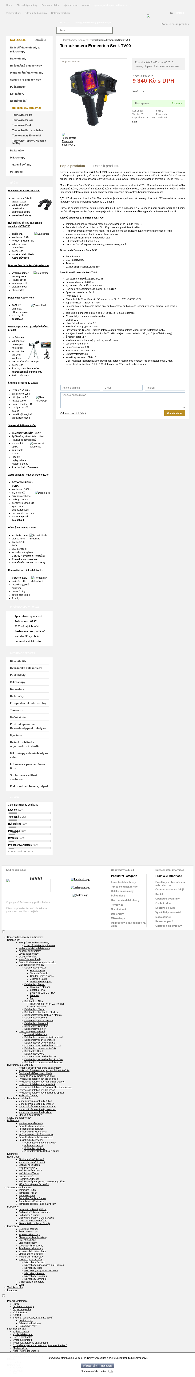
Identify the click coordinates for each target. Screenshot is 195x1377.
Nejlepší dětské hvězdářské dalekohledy (40, 1068)
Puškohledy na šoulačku (31, 1126)
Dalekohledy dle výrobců (31, 965)
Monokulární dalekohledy (26, 72)
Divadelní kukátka (28, 956)
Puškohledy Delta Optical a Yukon (41, 1151)
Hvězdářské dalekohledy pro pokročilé (38, 1079)
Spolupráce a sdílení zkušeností (23, 777)
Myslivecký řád (20, 1348)
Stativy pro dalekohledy (25, 79)
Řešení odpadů (164, 921)
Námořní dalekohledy (30, 959)
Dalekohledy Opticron (35, 1017)
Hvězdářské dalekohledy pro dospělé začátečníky (44, 1070)
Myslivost (16, 735)
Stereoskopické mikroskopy (33, 1237)
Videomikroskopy (28, 1243)
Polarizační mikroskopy (31, 1248)
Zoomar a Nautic (38, 979)
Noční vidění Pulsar (29, 1179)
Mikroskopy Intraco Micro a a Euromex (44, 1265)
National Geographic (41, 981)
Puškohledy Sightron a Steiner (40, 1142)
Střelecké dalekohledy (30, 1115)
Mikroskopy (17, 157)
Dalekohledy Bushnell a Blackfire (41, 1012)
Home (9, 5)
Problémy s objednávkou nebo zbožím (170, 884)
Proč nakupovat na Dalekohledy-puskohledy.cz (28, 726)
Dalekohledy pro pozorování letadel (37, 962)
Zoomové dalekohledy (35, 1034)
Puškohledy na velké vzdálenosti (36, 1137)
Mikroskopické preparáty (31, 1281)
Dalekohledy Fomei (34, 984)
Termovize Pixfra (22, 114)
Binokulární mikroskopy (31, 1254)
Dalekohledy (18, 58)
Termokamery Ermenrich (27, 135)
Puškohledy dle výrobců (31, 1140)
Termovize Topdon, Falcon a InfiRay (29, 142)
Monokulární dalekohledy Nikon (35, 1112)
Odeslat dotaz (174, 413)
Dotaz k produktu (106, 166)
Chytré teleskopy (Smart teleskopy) (37, 1076)
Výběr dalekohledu (23, 1334)
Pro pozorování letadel (20, 845)
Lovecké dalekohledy (123, 882)
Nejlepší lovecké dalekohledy (34, 942)
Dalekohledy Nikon (34, 1001)
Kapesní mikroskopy (29, 1234)
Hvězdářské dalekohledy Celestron (37, 1090)
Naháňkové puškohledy (31, 1123)
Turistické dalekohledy (124, 886)
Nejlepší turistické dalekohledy (34, 948)
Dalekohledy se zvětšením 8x (39, 1042)
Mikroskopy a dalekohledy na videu (29, 755)
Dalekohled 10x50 (33, 1051)
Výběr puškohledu (22, 1340)
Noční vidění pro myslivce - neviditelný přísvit (42, 1181)
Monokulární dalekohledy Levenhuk (37, 1109)
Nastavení (106, 1365)
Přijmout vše (90, 1365)
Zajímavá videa (21, 1331)
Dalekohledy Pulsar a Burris (38, 1020)
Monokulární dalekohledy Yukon (35, 1101)
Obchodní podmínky (27, 5)
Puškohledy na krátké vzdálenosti (36, 1134)
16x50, (15, 201)
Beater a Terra (37, 990)
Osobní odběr (163, 903)
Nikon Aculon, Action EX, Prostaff (47, 1003)
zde (111, 1371)
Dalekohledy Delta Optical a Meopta (43, 1015)
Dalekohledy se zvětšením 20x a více (43, 1062)
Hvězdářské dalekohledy (26, 65)
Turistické (13, 817)
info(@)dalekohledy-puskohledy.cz (94, 22)
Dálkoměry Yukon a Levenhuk (34, 1212)
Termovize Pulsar (22, 120)
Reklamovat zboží (60, 13)
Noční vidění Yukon (29, 1173)
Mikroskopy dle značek (30, 1259)
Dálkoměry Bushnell (29, 1215)
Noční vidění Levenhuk (30, 1170)
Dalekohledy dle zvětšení (32, 1031)
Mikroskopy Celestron (35, 1276)
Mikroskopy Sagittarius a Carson (41, 1270)
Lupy (21, 1284)
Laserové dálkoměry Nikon (32, 1209)
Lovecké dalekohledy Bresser (39, 945)
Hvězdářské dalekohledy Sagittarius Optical (41, 1092)
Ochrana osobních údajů (73, 413)
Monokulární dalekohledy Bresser (36, 1104)
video (27, 418)
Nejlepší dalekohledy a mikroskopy (25, 49)
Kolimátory (17, 93)
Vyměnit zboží (13, 13)
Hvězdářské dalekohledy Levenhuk (37, 1084)
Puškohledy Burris (33, 1145)
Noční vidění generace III (26, 1351)
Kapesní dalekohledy (30, 951)
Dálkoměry (17, 150)
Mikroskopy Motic (33, 1268)
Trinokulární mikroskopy (31, 1256)
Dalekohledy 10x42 (34, 1053)
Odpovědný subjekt (122, 870)
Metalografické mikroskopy (32, 1251)
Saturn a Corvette (39, 973)
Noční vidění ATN (27, 1176)
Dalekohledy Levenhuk (36, 1023)
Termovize (16, 710)
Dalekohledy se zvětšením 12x (40, 1056)
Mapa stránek (163, 916)
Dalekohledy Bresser (35, 967)
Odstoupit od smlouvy (36, 13)
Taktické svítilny (20, 164)
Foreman (34, 995)
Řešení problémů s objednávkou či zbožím (25, 744)
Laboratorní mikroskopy (31, 1245)
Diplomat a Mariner (40, 987)
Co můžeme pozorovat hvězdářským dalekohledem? (40, 1345)
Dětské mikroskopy (122, 891)
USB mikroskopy (27, 1240)
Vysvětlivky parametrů (168, 912)
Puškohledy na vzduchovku (33, 1131)
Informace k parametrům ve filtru (27, 766)
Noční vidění (18, 100)
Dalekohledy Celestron (36, 1026)
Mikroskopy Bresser (34, 1262)
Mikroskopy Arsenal (34, 1273)
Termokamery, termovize (75, 40)
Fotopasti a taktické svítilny (28, 703)
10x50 (28, 198)
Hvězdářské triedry (28, 1095)
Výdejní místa (71, 5)
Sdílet (135, 121)
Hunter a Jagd (37, 970)
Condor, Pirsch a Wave (42, 976)
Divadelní (13, 838)
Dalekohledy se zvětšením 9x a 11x (42, 1045)
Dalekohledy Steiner (35, 1029)
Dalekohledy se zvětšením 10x (40, 1048)
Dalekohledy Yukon (34, 1009)
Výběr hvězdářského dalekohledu (30, 1342)
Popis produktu (72, 166)
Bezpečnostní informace (169, 870)
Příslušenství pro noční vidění (34, 1184)
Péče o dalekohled (22, 1337)
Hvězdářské (14, 824)
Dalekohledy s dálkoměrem (33, 1220)
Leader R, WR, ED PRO (42, 992)
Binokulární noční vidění (31, 1159)
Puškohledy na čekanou (31, 1129)
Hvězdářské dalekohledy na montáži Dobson (42, 1081)
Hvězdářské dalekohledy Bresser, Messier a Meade (45, 1087)
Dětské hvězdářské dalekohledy (35, 1073)
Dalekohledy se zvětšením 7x (39, 1040)
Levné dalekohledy (28, 954)
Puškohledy (18, 86)
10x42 (23, 201)
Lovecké (13, 809)
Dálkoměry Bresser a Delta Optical (36, 1217)
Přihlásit (179, 13)
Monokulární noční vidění (32, 1162)
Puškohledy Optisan (34, 1148)
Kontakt (86, 5)
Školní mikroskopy (28, 1231)
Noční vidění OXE (28, 1167)
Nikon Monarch (38, 1006)
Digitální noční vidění (29, 1165)
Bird (32, 998)
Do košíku (166, 91)
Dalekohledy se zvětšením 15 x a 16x (43, 1059)
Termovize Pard (21, 125)
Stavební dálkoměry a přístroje (34, 1223)
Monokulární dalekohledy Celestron (37, 1106)
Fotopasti (16, 171)
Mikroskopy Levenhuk (35, 1279)
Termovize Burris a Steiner (28, 130)
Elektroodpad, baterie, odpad (29, 786)
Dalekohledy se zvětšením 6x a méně (43, 1037)
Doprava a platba (50, 5)
